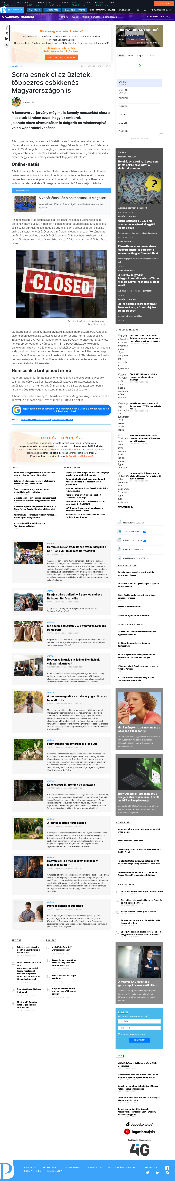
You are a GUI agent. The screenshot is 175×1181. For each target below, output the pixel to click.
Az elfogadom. (134, 1034)
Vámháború (34, 10)
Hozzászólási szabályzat (121, 1168)
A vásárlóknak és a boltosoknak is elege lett (73, 198)
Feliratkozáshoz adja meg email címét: (133, 1016)
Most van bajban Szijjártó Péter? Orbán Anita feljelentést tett (87, 489)
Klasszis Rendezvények (75, 10)
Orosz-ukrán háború (138, 30)
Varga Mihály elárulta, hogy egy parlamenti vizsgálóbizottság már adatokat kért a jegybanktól (85, 482)
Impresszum (30, 1168)
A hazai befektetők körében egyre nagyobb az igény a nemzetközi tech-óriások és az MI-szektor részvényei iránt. (138, 809)
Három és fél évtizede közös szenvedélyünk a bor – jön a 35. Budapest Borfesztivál (76, 549)
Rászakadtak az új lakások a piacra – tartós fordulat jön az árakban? (85, 515)
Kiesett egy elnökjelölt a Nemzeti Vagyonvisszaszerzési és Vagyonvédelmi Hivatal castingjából (137, 1112)
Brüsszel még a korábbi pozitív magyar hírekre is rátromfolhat (28, 950)
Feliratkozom (139, 1040)
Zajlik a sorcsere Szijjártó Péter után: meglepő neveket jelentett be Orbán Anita (87, 473)
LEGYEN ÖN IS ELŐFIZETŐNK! (62, 438)
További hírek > (125, 507)
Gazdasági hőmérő (18, 16)
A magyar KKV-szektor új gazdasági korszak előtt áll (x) (137, 983)
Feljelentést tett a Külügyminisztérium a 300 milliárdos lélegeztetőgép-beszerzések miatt (139, 862)
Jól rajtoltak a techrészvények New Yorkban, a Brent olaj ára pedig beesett (35, 516)
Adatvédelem (95, 1168)
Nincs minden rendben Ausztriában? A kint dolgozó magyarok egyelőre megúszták (138, 1076)
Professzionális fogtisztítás (65, 905)
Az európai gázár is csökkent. (131, 316)
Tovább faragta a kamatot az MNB (133, 615)
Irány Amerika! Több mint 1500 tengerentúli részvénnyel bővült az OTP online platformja (138, 797)
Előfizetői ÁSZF (149, 1168)
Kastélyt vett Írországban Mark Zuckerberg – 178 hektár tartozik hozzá (145, 406)
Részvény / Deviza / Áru (127, 157)
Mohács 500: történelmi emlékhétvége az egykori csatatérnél (137, 633)
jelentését (79, 157)
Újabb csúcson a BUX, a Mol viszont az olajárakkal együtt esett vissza (31, 490)
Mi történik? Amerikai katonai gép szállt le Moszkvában (27, 1005)
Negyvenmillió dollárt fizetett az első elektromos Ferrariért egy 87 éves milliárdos (145, 476)
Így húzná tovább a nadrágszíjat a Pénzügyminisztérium (29, 524)
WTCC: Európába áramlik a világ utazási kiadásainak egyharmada (136, 679)
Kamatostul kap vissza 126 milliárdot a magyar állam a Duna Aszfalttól (139, 1099)
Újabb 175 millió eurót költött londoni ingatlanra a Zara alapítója (143, 377)
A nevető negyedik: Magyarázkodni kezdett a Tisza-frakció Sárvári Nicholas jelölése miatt (35, 507)
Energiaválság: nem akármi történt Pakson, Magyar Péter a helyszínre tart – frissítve (141, 933)
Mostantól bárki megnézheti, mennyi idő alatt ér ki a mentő (139, 830)
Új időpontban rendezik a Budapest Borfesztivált (134, 644)
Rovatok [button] (111, 10)
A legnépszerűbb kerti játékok (66, 822)
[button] (144, 10)
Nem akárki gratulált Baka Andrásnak (29, 990)
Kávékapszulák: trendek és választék (71, 784)
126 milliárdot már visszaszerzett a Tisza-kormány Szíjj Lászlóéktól (85, 502)
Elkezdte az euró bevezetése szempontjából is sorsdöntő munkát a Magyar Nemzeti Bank (35, 499)
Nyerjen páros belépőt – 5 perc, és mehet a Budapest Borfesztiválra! (74, 596)
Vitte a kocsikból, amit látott (130, 841)
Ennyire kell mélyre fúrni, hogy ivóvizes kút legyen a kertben (64, 991)
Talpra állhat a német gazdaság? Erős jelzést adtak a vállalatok (138, 585)
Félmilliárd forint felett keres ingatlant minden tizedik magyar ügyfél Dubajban (145, 438)
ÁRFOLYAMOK (163, 3)
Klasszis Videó (52, 10)
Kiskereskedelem (43, 420)
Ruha (70, 420)
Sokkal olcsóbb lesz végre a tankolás (64, 976)
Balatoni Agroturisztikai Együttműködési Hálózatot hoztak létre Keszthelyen (136, 656)
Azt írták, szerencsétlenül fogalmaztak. (135, 291)
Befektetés (101, 10)
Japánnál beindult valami (129, 607)
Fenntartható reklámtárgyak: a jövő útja (72, 743)
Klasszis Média (54, 1171)
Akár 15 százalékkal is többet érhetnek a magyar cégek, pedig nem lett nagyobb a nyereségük (145, 338)
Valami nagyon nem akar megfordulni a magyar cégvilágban (136, 573)
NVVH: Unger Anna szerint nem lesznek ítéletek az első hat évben (84, 509)
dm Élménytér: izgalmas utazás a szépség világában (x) (139, 729)
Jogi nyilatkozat (72, 1168)
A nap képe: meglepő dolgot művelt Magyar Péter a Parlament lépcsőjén (138, 1087)
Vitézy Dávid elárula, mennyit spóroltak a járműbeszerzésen (136, 596)
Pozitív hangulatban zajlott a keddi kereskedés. (138, 233)
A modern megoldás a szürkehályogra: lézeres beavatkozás (77, 698)
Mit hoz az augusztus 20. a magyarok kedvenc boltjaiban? (76, 627)
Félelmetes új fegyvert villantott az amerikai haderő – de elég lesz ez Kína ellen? (34, 473)
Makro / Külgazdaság (126, 241)
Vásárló (17, 66)
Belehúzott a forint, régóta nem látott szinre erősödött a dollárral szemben (34, 482)
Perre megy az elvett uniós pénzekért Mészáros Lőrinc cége (83, 496)
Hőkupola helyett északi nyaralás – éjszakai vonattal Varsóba (138, 667)
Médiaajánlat (50, 1168)
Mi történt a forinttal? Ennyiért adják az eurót (62, 948)
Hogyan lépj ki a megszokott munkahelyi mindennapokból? (72, 863)
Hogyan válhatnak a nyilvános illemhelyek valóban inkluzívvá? (73, 661)
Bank (32, 420)
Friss (92, 10)
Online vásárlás (59, 420)
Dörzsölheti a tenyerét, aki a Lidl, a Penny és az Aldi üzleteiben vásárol (64, 963)
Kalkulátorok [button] (125, 10)
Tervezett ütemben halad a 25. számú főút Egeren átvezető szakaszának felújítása (137, 873)
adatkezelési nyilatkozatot (131, 1034)
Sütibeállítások (32, 1171)
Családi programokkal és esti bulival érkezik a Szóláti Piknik (139, 850)
